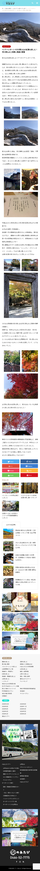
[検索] (32, 3)
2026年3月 (23, 709)
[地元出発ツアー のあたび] (8, 3)
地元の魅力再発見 (7, 693)
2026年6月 (5, 709)
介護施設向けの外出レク (10, 795)
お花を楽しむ (23, 669)
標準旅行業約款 (24, 776)
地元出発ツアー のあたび (15, 868)
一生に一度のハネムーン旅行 (11, 792)
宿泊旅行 (22, 691)
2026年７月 (23, 706)
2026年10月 (5, 704)
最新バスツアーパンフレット (11, 774)
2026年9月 (5, 706)
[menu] (37, 3)
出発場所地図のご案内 (9, 771)
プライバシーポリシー (26, 767)
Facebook (16, 861)
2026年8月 (23, 704)
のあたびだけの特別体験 (27, 666)
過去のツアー (5, 716)
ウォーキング (23, 681)
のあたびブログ (6, 46)
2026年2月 (23, 714)
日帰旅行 (4, 696)
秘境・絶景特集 (24, 671)
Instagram (20, 861)
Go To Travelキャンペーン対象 (10, 686)
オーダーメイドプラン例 (10, 801)
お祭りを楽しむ (24, 674)
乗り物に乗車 (5, 664)
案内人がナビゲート (25, 679)
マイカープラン (24, 693)
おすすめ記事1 (11, 525)
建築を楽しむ (5, 661)
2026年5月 (23, 711)
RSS (23, 861)
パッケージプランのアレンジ (11, 798)
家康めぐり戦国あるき (26, 664)
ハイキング (5, 681)
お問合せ (22, 764)
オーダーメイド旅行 (7, 783)
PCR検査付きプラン (7, 691)
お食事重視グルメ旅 (7, 669)
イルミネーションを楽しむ (9, 666)
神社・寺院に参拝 (25, 676)
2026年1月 (5, 714)
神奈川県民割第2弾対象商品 (27, 688)
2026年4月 (5, 711)
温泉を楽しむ (23, 661)
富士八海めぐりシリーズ (9, 688)
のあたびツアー (6, 764)
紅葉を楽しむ (5, 674)
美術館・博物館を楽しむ (9, 676)
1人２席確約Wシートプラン (10, 777)
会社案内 (22, 779)
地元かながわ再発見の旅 (9, 683)
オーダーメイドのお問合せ (10, 804)
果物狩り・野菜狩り (7, 671)
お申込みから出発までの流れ (11, 768)
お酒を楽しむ (5, 679)
